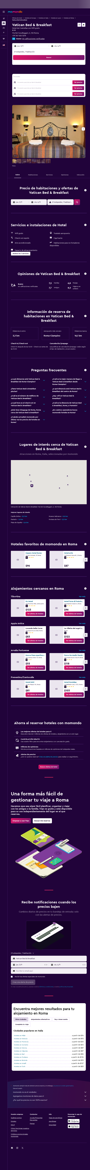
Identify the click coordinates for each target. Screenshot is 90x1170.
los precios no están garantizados (63, 1085)
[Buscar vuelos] (4, 18)
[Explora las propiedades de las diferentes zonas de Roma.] (85, 588)
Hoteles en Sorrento (21, 1045)
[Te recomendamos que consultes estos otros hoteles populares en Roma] (85, 544)
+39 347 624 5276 (19, 36)
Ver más (82, 596)
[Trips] (4, 39)
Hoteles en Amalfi (20, 1063)
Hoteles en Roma (69, 18)
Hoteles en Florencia (21, 1042)
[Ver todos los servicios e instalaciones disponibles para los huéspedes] (85, 225)
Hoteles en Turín (19, 1066)
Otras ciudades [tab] (20, 1019)
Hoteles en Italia (43, 18)
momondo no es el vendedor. (25, 1092)
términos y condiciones (46, 986)
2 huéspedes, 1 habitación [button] (24, 52)
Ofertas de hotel (17, 18)
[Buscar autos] (4, 28)
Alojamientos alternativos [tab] (40, 1019)
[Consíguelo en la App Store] (74, 1126)
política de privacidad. (66, 986)
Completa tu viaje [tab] (22, 1024)
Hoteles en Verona (20, 1048)
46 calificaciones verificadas (33, 39)
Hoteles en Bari (19, 1054)
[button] (3, 11)
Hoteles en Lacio (56, 18)
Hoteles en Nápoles (21, 1051)
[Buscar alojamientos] (4, 23)
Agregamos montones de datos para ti (28, 1096)
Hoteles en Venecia (20, 1038)
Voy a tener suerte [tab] (61, 1019)
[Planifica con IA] (4, 32)
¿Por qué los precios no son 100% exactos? (30, 1100)
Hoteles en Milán (19, 1035)
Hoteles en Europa (30, 18)
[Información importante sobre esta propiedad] (85, 316)
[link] (35, 614)
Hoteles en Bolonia (20, 1060)
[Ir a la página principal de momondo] (15, 12)
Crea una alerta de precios (48, 757)
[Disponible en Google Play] (74, 1121)
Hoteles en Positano (21, 1057)
